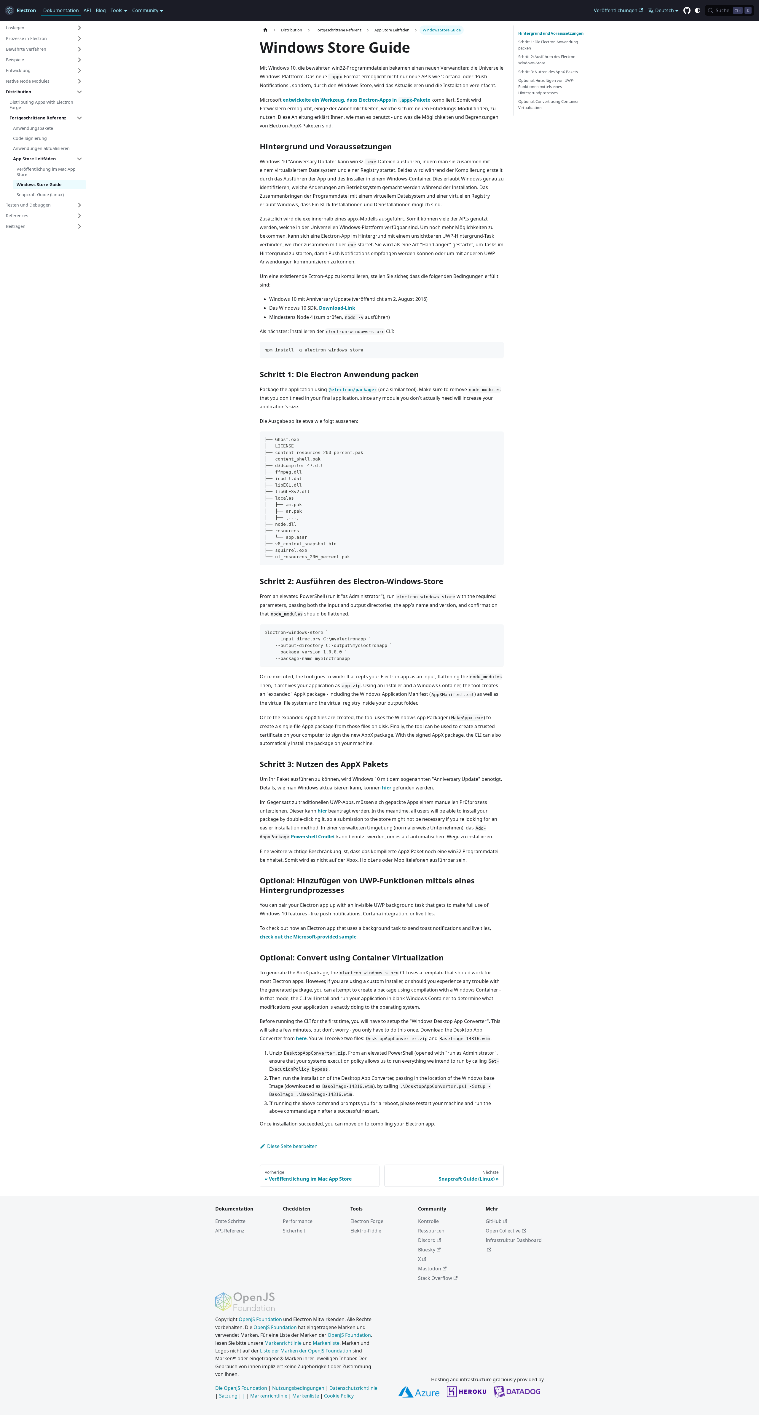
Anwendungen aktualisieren (41, 148)
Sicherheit (294, 1230)
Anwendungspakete (33, 128)
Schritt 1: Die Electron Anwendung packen (548, 45)
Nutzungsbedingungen (298, 1388)
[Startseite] (265, 30)
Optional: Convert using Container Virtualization (548, 104)
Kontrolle (428, 1221)
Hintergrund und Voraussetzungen (550, 33)
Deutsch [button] (664, 10)
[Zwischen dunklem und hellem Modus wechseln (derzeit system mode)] (697, 10)
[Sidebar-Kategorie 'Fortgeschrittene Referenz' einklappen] (79, 118)
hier (386, 787)
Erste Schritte (230, 1221)
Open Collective (503, 1230)
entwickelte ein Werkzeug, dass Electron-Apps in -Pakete (356, 100)
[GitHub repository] (687, 11)
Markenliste (326, 1343)
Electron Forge (366, 1221)
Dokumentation (61, 10)
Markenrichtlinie (283, 1343)
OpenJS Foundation (260, 1319)
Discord (427, 1240)
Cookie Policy (339, 1395)
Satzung (228, 1395)
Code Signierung (30, 138)
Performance (297, 1221)
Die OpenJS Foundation (241, 1388)
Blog (101, 10)
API (87, 10)
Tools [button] (116, 10)
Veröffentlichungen (615, 10)
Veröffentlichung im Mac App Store (46, 171)
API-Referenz (229, 1230)
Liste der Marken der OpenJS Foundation (305, 1350)
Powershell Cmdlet (313, 836)
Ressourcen (431, 1230)
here (301, 1038)
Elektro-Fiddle (365, 1230)
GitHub (494, 1221)
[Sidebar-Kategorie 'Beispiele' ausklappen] (79, 60)
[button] (44, 28)
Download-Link (337, 308)
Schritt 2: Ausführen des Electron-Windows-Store (547, 59)
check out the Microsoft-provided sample (308, 936)
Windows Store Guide (39, 184)
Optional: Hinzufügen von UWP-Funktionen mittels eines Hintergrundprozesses (546, 86)
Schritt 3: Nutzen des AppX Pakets (548, 71)
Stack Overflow (435, 1278)
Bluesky (426, 1249)
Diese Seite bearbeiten (292, 1146)
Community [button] (145, 10)
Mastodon (429, 1268)
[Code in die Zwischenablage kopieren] (496, 349)
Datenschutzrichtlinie (353, 1388)
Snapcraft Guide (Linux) (40, 194)
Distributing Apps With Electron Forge (41, 104)
